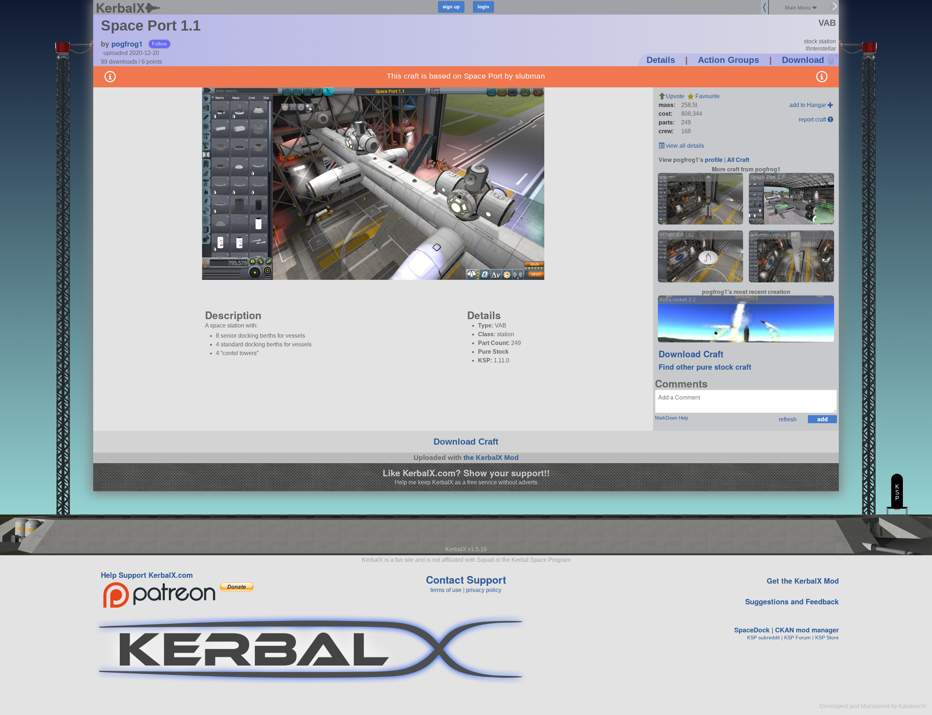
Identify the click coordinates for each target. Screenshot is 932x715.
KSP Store (827, 637)
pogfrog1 (127, 43)
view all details (684, 146)
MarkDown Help (671, 418)
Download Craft (691, 353)
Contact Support (466, 579)
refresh (788, 419)
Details (661, 60)
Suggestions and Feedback (792, 601)
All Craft (738, 159)
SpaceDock (752, 630)
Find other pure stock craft (705, 366)
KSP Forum (797, 637)
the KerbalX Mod (491, 457)
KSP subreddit (763, 637)
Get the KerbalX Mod (803, 580)
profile (714, 159)
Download (803, 60)
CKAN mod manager (807, 630)
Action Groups (728, 60)
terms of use (446, 590)
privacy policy (483, 590)
